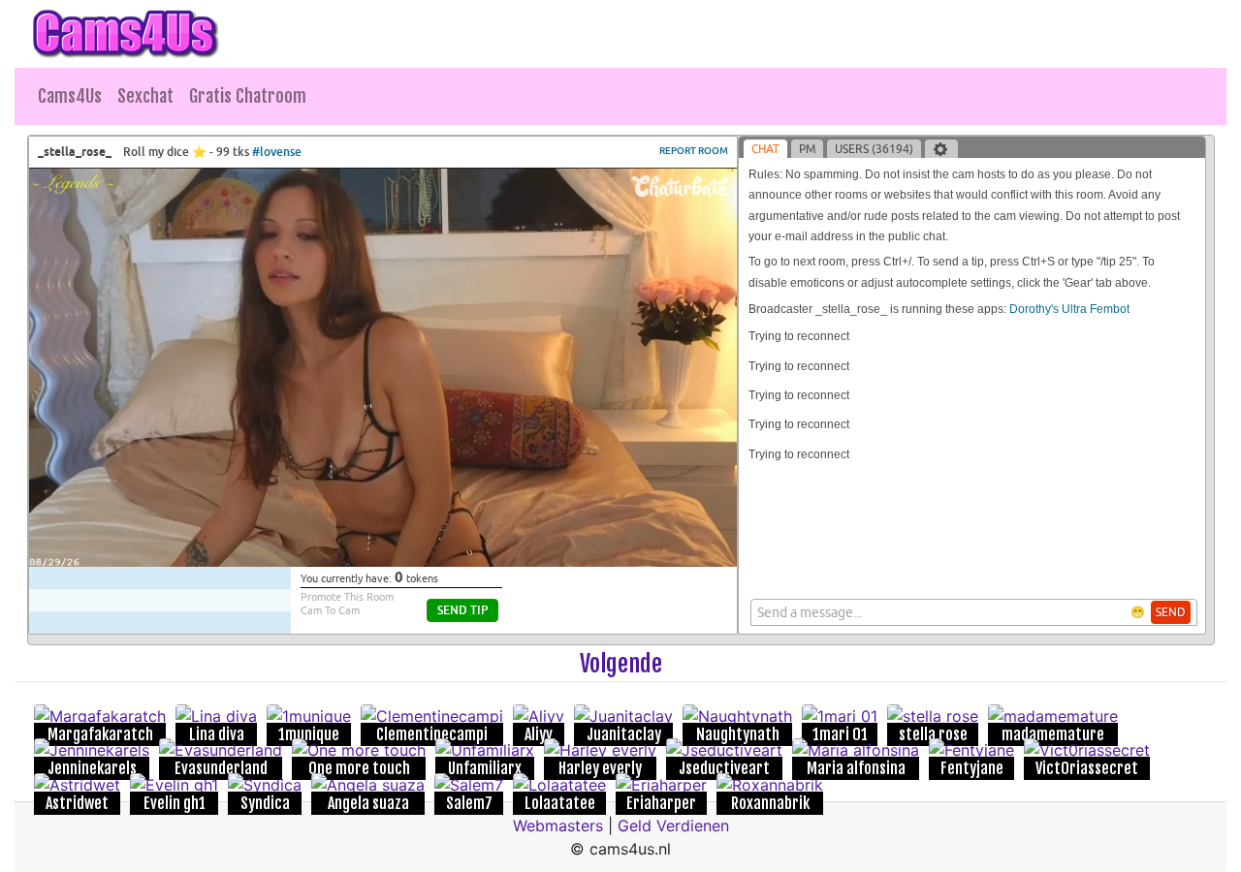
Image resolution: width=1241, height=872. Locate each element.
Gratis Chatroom (247, 96)
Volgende (621, 663)
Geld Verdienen (673, 825)
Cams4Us (70, 96)
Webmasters (558, 825)
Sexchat (145, 96)
